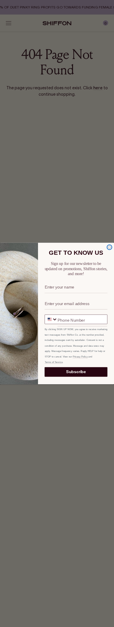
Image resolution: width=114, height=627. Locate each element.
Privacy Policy (80, 357)
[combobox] (51, 319)
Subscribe (76, 372)
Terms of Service (54, 362)
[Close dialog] (109, 247)
